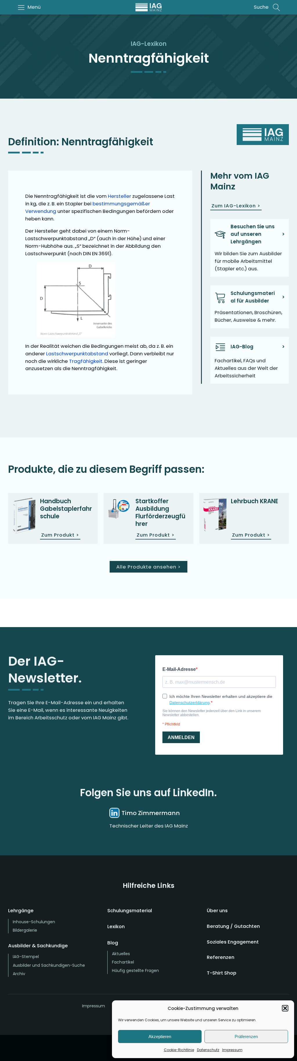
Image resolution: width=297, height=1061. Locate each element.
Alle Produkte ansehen (148, 566)
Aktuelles (121, 954)
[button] (285, 1008)
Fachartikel (123, 962)
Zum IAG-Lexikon (235, 205)
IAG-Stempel (26, 956)
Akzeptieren (159, 1036)
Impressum (232, 1049)
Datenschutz (208, 1049)
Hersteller (119, 196)
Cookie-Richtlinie (179, 1049)
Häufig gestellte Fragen (135, 970)
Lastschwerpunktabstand (77, 353)
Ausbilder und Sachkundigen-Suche (49, 965)
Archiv (19, 974)
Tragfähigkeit (85, 361)
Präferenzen (246, 1036)
